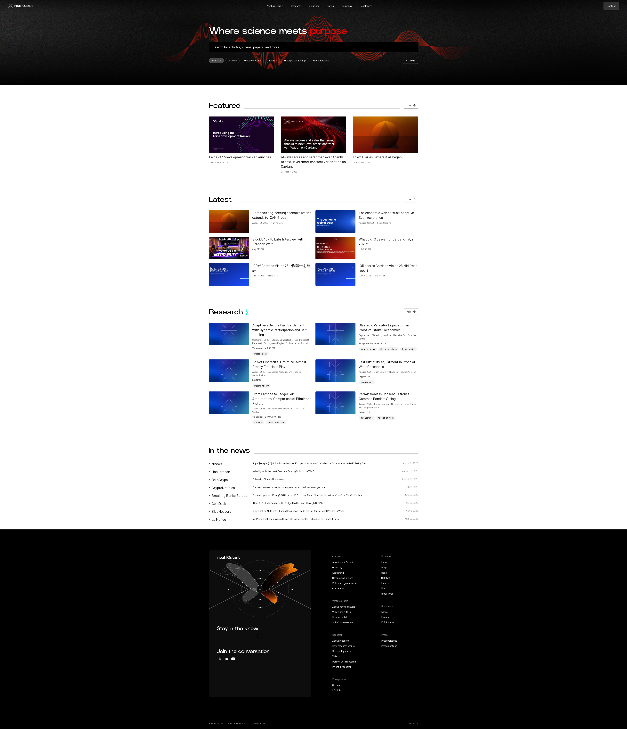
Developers (366, 5)
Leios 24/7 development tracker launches (240, 157)
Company (347, 5)
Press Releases (321, 60)
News (330, 5)
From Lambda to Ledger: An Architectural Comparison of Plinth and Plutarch (281, 398)
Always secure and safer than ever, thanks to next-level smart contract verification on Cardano (313, 161)
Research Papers (253, 60)
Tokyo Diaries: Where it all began (377, 157)
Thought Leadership (295, 60)
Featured (216, 60)
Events (273, 60)
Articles (232, 60)
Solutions (314, 5)
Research (296, 5)
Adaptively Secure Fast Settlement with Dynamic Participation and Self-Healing (280, 329)
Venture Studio (275, 5)
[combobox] (313, 47)
